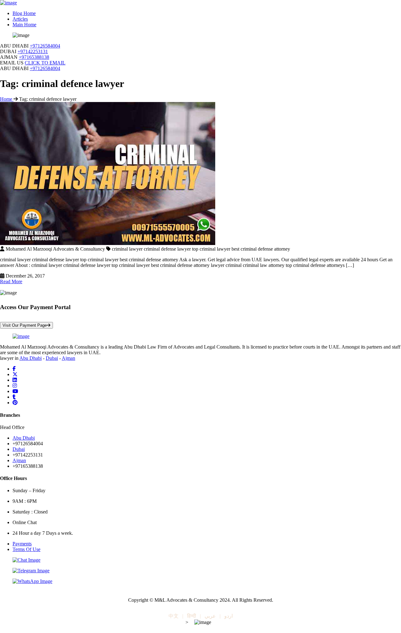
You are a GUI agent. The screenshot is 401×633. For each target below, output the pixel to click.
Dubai (52, 358)
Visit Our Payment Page (25, 325)
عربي (210, 616)
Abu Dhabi (30, 358)
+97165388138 (34, 57)
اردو (228, 616)
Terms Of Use (26, 549)
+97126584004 (45, 45)
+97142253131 (33, 51)
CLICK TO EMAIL (45, 62)
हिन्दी (191, 616)
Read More (11, 281)
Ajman (68, 358)
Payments (22, 543)
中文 (174, 616)
